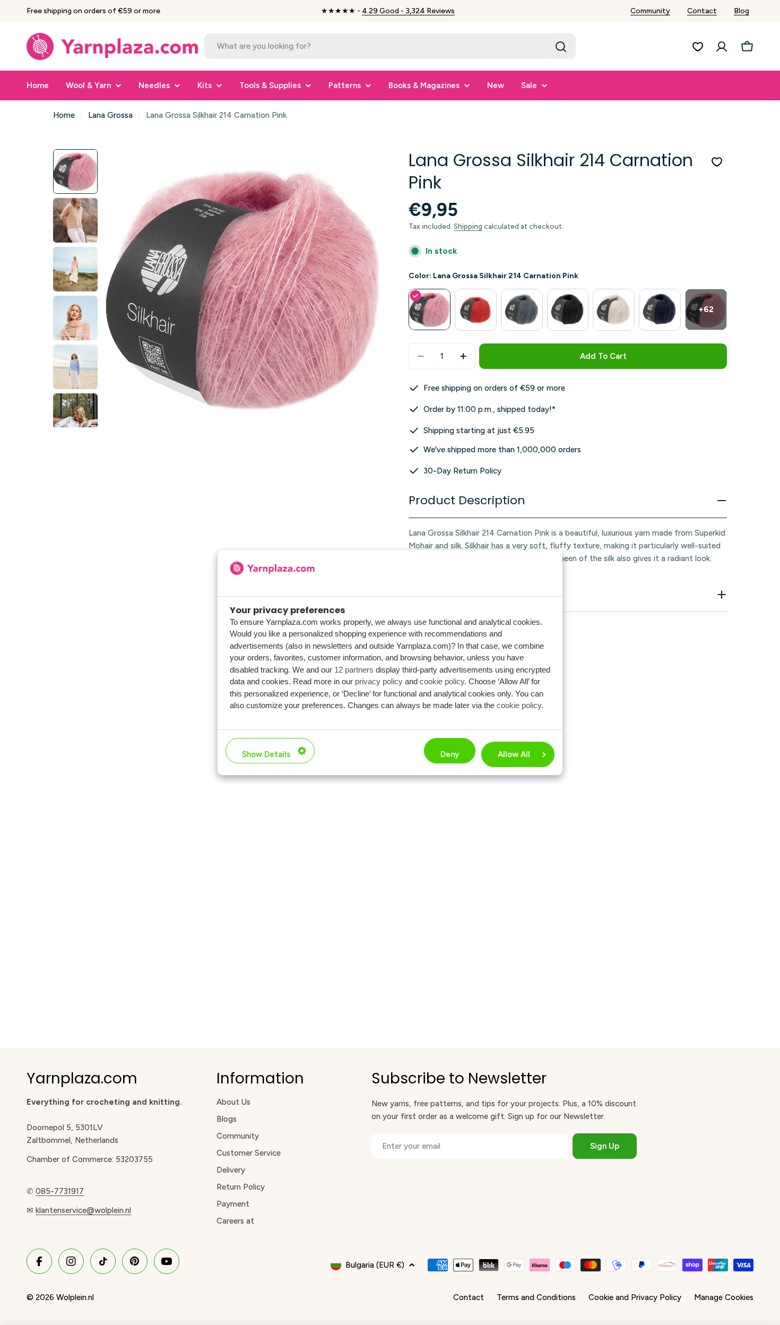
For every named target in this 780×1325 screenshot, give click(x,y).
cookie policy (442, 681)
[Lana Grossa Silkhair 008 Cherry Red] (476, 310)
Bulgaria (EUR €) (374, 1265)
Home (64, 115)
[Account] (721, 46)
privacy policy (379, 681)
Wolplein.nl (75, 1297)
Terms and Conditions (536, 1297)
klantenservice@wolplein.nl (83, 1210)
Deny (449, 754)
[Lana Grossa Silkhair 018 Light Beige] (614, 310)
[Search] (560, 46)
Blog (741, 10)
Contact (702, 10)
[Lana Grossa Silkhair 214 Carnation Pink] (429, 310)
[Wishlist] (698, 46)
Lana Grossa (110, 115)
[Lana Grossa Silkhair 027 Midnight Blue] (660, 310)
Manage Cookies (723, 1297)
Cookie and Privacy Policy (634, 1297)
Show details (266, 754)
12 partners (354, 669)
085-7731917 (60, 1191)
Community (650, 10)
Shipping (468, 226)
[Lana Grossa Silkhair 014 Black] (568, 310)
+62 (706, 309)
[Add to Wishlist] (717, 162)
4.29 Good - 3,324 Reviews (408, 10)
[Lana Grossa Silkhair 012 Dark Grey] (522, 310)
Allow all (514, 754)
